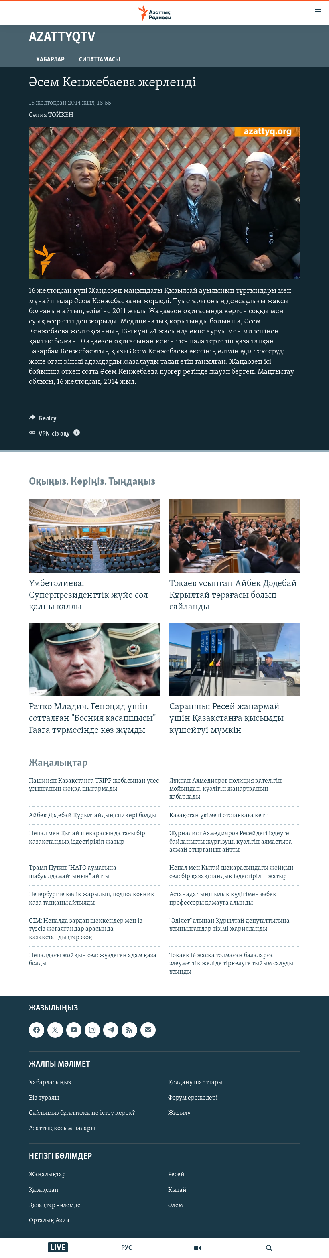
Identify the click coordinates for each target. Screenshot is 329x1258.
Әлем (175, 1205)
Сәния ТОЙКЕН (51, 115)
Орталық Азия (49, 1220)
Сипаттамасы (99, 60)
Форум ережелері (193, 1098)
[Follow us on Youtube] (73, 1030)
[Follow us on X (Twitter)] (55, 1030)
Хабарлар (50, 60)
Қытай (177, 1190)
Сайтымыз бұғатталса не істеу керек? (82, 1113)
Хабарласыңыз (50, 1082)
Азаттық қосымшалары (62, 1128)
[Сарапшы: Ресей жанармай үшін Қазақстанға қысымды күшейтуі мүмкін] (234, 659)
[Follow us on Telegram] (110, 1030)
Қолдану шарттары (195, 1082)
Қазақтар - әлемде (55, 1205)
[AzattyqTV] (197, 1248)
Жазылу (179, 1113)
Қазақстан (44, 1190)
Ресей (176, 1175)
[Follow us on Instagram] (92, 1030)
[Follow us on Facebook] (36, 1030)
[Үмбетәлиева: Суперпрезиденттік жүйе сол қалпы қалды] (94, 536)
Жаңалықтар (47, 1175)
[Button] (43, 420)
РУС (126, 1248)
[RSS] (129, 1030)
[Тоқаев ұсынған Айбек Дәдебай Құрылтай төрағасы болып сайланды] (234, 536)
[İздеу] (269, 1248)
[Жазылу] (148, 1030)
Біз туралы (44, 1098)
